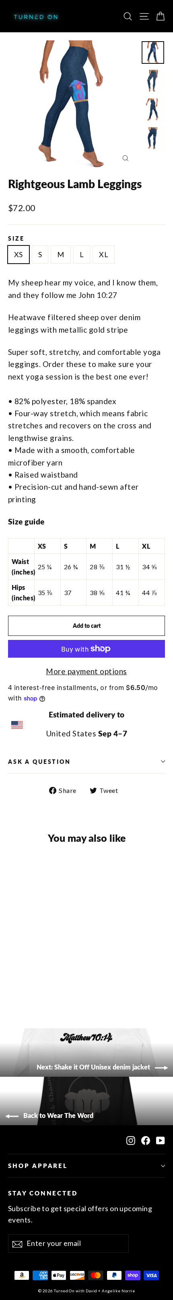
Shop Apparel (38, 1165)
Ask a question (39, 761)
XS (18, 254)
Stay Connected (43, 1193)
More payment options (86, 671)
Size (16, 238)
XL (103, 254)
